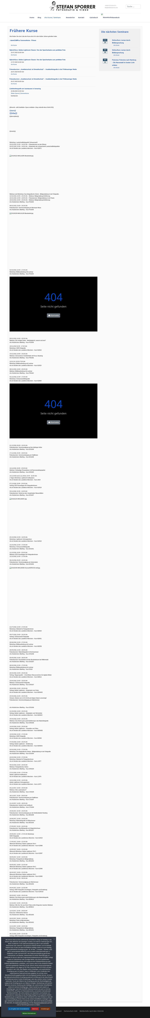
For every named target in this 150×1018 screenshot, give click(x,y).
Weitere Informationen (29, 1013)
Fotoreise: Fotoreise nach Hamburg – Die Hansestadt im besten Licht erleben (124, 62)
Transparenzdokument (40, 1003)
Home (32, 18)
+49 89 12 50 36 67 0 (110, 5)
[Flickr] (19, 6)
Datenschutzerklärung (21, 1003)
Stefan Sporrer (15, 93)
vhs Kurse (14, 45)
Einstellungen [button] (45, 1009)
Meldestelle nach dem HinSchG (92, 1011)
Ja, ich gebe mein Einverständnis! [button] (19, 1009)
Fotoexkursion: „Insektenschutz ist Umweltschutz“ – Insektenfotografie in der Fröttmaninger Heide (43, 69)
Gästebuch (94, 18)
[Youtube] (13, 6)
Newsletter (70, 18)
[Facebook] (9, 6)
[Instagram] (16, 6)
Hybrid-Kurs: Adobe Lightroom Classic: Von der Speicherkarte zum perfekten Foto (37, 50)
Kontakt (81, 18)
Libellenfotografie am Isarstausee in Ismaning (25, 88)
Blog (39, 18)
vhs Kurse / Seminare (52, 18)
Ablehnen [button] (35, 1009)
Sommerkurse (25, 93)
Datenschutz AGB (70, 1011)
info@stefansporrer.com (111, 7)
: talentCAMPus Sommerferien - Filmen (23, 40)
